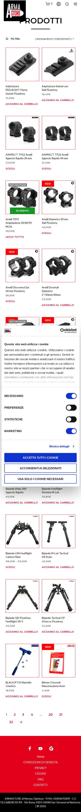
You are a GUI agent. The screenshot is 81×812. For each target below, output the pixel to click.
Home (40, 756)
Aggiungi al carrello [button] (22, 103)
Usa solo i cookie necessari (40, 478)
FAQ (40, 779)
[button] (49, 4)
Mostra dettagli (59, 446)
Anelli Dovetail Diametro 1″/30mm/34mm (51, 291)
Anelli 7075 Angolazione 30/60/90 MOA (19, 222)
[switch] (71, 408)
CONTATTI (40, 785)
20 (51, 714)
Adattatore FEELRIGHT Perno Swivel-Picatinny (17, 90)
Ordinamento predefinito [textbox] (53, 38)
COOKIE (40, 773)
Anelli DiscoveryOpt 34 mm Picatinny (17, 289)
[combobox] (55, 39)
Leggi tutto (15, 236)
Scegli (10, 168)
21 (60, 714)
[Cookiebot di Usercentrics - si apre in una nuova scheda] (60, 330)
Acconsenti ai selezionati (40, 468)
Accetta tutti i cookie (40, 457)
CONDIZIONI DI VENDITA (40, 762)
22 (11, 722)
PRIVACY (41, 768)
